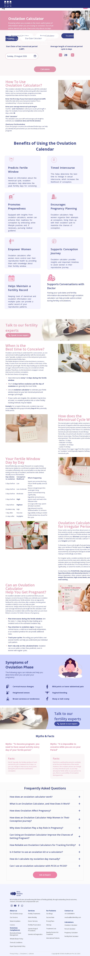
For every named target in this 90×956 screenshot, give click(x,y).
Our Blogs (49, 914)
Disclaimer (23, 954)
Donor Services (33, 921)
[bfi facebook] (10, 4)
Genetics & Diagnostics (35, 934)
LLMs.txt (31, 954)
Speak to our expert (20, 335)
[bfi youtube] (8, 4)
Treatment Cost (51, 929)
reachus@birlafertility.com (73, 917)
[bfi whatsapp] (22, 905)
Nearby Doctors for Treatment (52, 933)
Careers (12, 925)
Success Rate (50, 917)
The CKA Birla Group (16, 914)
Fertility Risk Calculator (71, 936)
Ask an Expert (45, 875)
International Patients (52, 938)
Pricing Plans (50, 921)
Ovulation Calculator (71, 925)
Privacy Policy (14, 954)
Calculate (45, 69)
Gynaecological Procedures (33, 930)
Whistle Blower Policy (16, 939)
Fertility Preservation (34, 925)
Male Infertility (32, 917)
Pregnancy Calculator (71, 933)
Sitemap (48, 925)
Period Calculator (70, 929)
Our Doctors (14, 917)
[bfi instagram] (5, 4)
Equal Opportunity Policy (17, 946)
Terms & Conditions (16, 942)
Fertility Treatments (34, 914)
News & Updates (15, 921)
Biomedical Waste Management (15, 934)
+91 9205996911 (70, 914)
